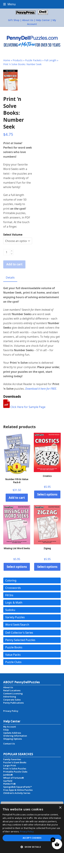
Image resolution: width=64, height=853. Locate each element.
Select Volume (12, 234)
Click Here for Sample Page (27, 407)
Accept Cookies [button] (32, 837)
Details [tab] (10, 277)
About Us (27, 20)
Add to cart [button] (17, 498)
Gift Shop (13, 20)
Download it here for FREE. (41, 389)
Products (18, 60)
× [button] (60, 807)
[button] (9, 4)
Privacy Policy (27, 831)
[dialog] (32, 828)
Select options (47, 494)
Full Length (50, 60)
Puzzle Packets (33, 60)
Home (6, 60)
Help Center (43, 20)
